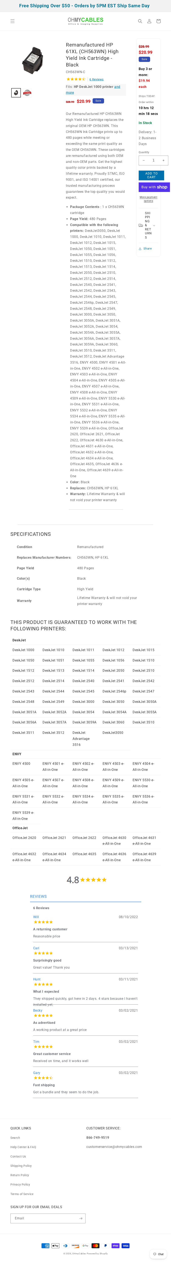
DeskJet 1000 (23, 650)
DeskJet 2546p (114, 691)
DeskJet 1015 (143, 650)
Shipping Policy (21, 1165)
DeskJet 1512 (23, 671)
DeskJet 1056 (113, 660)
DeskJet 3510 (143, 722)
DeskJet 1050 (23, 660)
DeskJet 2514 (53, 681)
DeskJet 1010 (53, 650)
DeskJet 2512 (23, 681)
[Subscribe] (80, 1218)
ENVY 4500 (21, 764)
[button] (12, 21)
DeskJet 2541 (113, 681)
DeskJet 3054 (83, 712)
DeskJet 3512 (53, 733)
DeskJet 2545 (83, 691)
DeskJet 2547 (143, 691)
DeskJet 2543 (23, 691)
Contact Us (18, 1156)
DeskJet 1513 (53, 671)
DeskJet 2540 (83, 681)
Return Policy (19, 1175)
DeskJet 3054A (115, 712)
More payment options (148, 199)
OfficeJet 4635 (84, 854)
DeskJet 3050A (145, 702)
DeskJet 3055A (145, 712)
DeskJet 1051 (53, 660)
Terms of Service (22, 1194)
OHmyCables (79, 1253)
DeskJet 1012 (113, 650)
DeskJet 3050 (113, 702)
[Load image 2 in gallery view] (27, 92)
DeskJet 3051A (24, 712)
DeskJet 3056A (24, 722)
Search (15, 1137)
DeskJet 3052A (55, 712)
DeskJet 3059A (85, 722)
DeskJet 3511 (23, 733)
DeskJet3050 (113, 733)
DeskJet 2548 (23, 702)
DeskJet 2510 (143, 671)
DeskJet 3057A (55, 722)
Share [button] (147, 248)
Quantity (144, 152)
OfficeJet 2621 (54, 838)
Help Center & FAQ (23, 1147)
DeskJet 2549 (53, 702)
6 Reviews (96, 79)
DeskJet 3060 (113, 722)
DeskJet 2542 (143, 681)
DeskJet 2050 (113, 671)
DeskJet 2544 (53, 691)
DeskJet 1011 (83, 650)
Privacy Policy (20, 1184)
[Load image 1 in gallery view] (16, 92)
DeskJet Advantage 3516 (81, 739)
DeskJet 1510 (143, 660)
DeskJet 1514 (83, 671)
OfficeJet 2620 (24, 838)
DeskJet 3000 (83, 702)
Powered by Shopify (97, 1253)
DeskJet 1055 (83, 660)
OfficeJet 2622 (84, 838)
